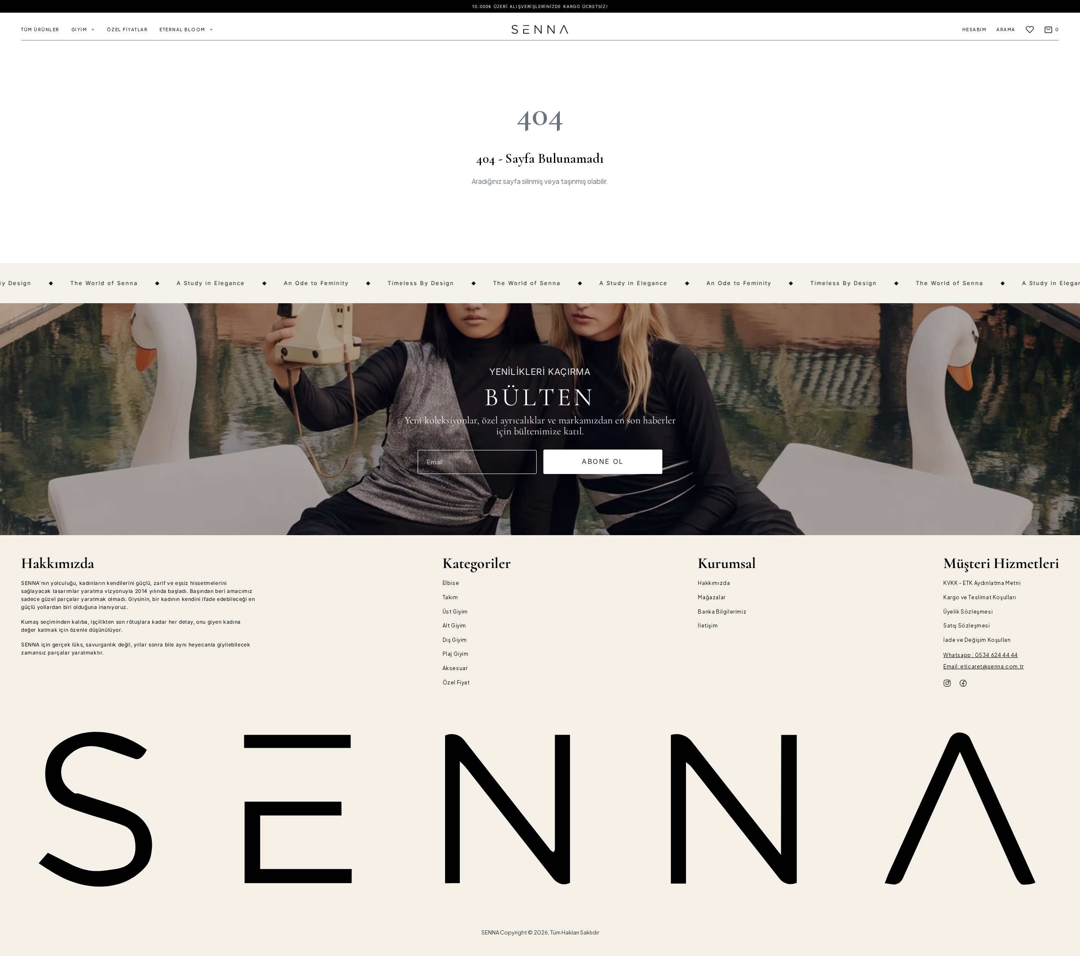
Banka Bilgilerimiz (722, 612)
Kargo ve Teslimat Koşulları (979, 597)
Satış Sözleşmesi (966, 625)
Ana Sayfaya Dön (540, 211)
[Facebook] (963, 684)
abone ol (603, 461)
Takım (450, 597)
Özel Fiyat (456, 682)
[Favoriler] (1030, 29)
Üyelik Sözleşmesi (968, 612)
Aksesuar (455, 668)
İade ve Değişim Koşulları (977, 640)
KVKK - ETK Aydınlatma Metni (982, 583)
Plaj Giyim (456, 654)
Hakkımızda (714, 583)
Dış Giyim (455, 640)
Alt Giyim (454, 625)
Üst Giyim (455, 612)
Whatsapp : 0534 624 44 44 (980, 655)
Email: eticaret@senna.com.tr (983, 666)
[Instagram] (947, 684)
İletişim (708, 625)
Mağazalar (711, 597)
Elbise (451, 583)
